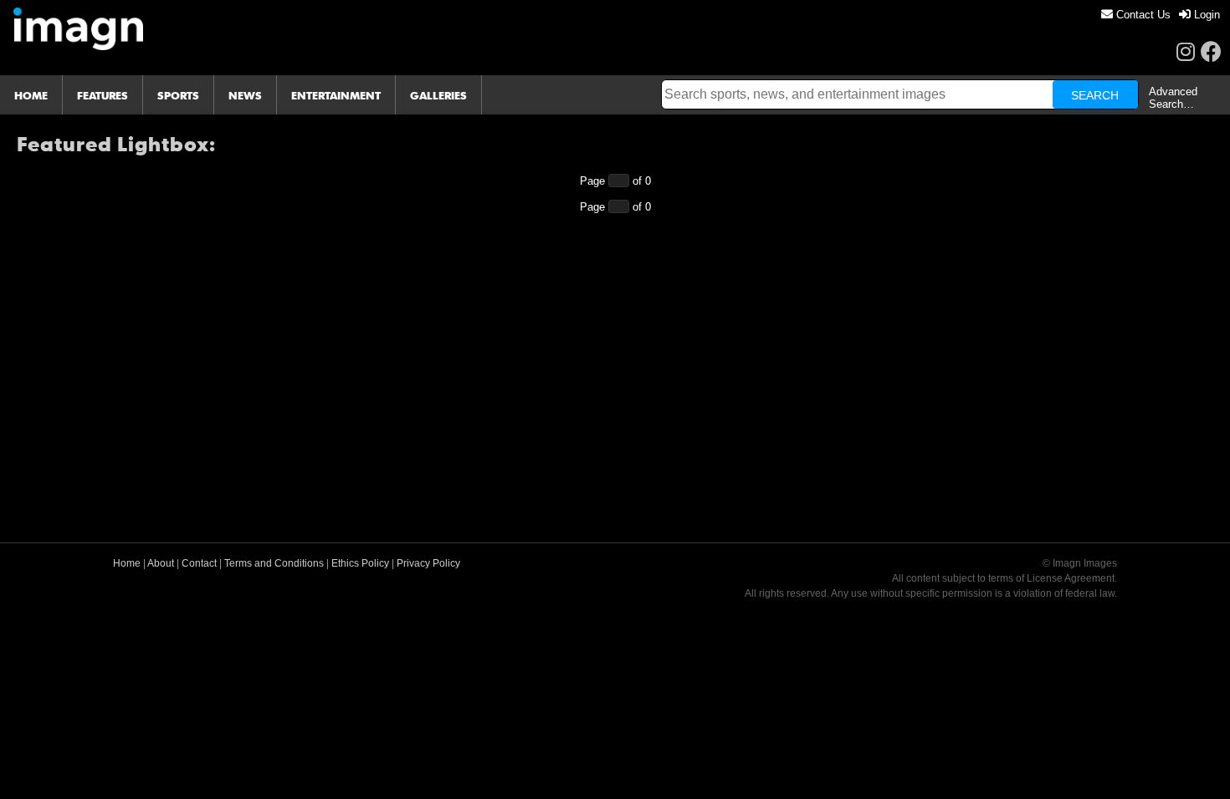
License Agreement (1071, 578)
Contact (199, 563)
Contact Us (1142, 14)
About (160, 563)
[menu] (1160, 15)
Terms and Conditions (274, 563)
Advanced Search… (1173, 97)
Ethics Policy (360, 563)
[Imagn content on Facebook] (1211, 51)
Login (1205, 14)
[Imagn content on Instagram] (1185, 51)
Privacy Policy (428, 563)
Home (127, 563)
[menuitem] (1136, 14)
